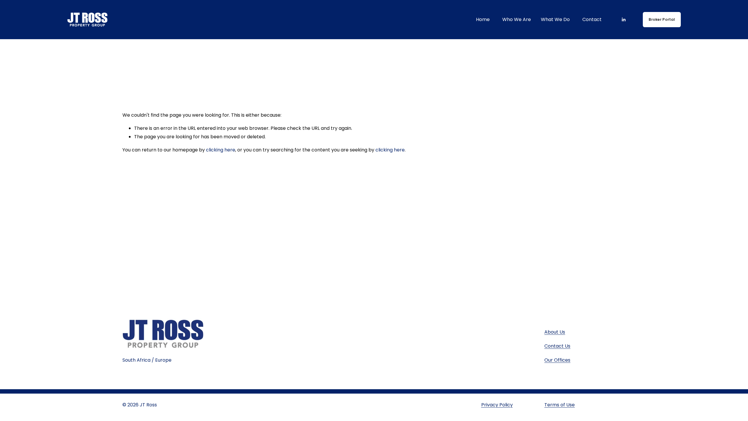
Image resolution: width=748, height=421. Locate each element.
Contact (592, 19)
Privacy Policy (497, 404)
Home (483, 19)
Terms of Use (559, 404)
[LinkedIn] (623, 19)
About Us (554, 332)
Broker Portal (661, 19)
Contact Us (557, 346)
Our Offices (557, 360)
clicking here (220, 149)
